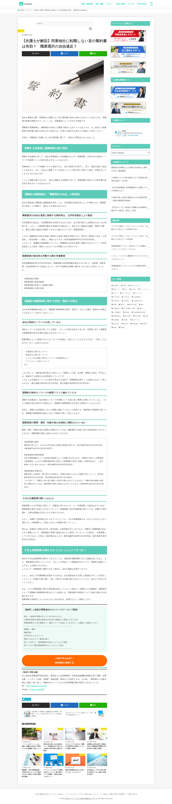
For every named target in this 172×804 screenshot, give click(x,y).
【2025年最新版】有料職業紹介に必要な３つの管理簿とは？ (129, 189)
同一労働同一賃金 (129, 308)
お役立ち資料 (120, 4)
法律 (146, 316)
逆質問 (144, 324)
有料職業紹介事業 (139, 312)
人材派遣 (116, 301)
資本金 (125, 324)
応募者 (127, 312)
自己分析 (116, 324)
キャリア (21, 31)
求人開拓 (138, 316)
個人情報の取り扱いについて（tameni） (50, 794)
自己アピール (136, 320)
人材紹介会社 (138, 301)
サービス (131, 4)
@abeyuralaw (36, 689)
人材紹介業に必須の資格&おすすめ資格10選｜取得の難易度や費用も (129, 199)
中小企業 (116, 297)
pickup (133, 289)
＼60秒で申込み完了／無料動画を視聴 (64, 660)
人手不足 (126, 297)
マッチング (138, 293)
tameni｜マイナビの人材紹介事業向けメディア (81, 798)
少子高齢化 (117, 312)
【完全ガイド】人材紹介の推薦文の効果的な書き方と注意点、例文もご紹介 (129, 209)
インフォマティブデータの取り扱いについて (83, 794)
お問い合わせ (142, 4)
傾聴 (114, 304)
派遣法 (125, 320)
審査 (140, 308)
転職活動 (135, 324)
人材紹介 (126, 301)
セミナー (109, 4)
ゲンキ (115, 293)
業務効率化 (117, 316)
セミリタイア (126, 293)
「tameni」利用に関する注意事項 (113, 794)
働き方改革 (133, 304)
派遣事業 (116, 320)
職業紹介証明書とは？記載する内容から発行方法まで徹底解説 (129, 169)
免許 (142, 304)
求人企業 (128, 316)
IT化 (125, 289)
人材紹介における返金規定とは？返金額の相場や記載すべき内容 (129, 179)
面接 (114, 327)
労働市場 (116, 308)
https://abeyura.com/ (35, 686)
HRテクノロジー (135, 285)
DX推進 (115, 285)
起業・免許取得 (87, 4)
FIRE (124, 285)
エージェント (144, 289)
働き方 (123, 304)
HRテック (116, 289)
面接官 (123, 327)
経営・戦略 (100, 4)
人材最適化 (137, 297)
